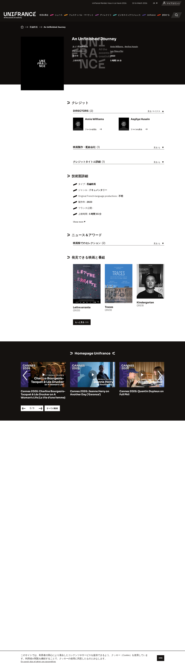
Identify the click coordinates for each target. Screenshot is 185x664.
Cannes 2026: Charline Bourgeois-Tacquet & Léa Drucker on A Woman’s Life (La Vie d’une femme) (43, 394)
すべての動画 (52, 408)
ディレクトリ (105, 15)
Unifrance (151, 15)
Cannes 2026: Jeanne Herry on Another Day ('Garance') (89, 393)
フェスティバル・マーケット (81, 15)
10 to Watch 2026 (139, 3)
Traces (109, 307)
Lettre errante (81, 307)
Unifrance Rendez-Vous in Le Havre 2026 (109, 3)
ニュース (58, 15)
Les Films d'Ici (116, 51)
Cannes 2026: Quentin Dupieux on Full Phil (141, 393)
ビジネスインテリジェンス (129, 15)
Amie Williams (117, 46)
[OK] (160, 658)
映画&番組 (44, 15)
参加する (166, 15)
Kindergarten (145, 302)
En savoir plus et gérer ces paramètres (38, 661)
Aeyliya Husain (131, 46)
